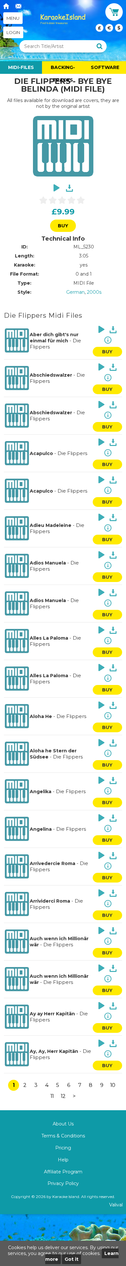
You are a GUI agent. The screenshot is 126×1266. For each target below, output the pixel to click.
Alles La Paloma (49, 638)
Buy (63, 226)
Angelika (40, 791)
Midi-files (21, 67)
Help (63, 1160)
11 (52, 1096)
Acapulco (41, 453)
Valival (116, 1205)
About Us (63, 1124)
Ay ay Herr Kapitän (52, 1014)
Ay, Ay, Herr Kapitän (54, 1051)
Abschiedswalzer (51, 375)
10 (112, 1085)
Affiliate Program (63, 1172)
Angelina (41, 829)
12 (63, 1096)
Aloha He (41, 716)
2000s (94, 292)
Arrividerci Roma (50, 901)
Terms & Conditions (63, 1136)
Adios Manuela (48, 563)
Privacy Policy (63, 1183)
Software (105, 67)
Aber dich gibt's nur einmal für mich (54, 338)
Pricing (63, 1148)
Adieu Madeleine (50, 525)
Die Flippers (72, 453)
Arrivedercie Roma (52, 863)
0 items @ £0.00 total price (109, 28)
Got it (72, 1259)
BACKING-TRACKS (63, 69)
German (75, 292)
